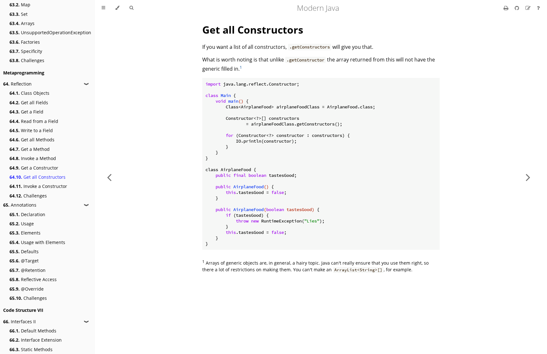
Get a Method (29, 149)
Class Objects (29, 93)
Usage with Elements (37, 242)
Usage (21, 224)
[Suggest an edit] (528, 7)
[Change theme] (117, 8)
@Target (24, 261)
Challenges (26, 60)
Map (19, 5)
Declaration (27, 214)
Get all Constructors (37, 177)
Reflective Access (33, 279)
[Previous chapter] (109, 177)
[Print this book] (506, 7)
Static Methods (31, 349)
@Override (26, 289)
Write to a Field (31, 130)
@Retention (27, 270)
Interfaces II (19, 322)
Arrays (22, 23)
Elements (25, 233)
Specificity (25, 51)
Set (18, 14)
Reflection (17, 84)
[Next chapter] (528, 177)
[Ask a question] (538, 7)
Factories (24, 42)
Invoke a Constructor (38, 186)
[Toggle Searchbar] (131, 8)
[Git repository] (517, 7)
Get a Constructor (33, 168)
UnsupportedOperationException (50, 32)
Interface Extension (35, 340)
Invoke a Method (32, 158)
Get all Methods (31, 140)
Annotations (19, 205)
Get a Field (26, 112)
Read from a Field (33, 121)
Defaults (24, 251)
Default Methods (32, 331)
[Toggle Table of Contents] (103, 8)
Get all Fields (28, 103)
